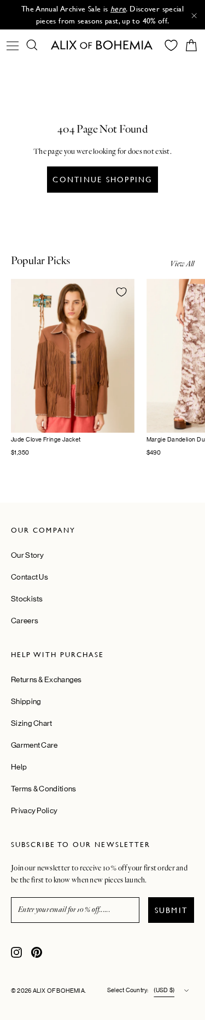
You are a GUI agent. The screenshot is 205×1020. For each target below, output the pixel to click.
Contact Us (29, 576)
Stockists (27, 598)
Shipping (26, 701)
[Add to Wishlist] (121, 292)
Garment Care (34, 745)
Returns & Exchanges (46, 679)
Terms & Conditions (43, 788)
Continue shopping (102, 179)
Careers (24, 620)
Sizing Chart (31, 723)
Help (19, 766)
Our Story (27, 555)
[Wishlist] (171, 45)
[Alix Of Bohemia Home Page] (103, 45)
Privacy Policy (34, 810)
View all (182, 264)
